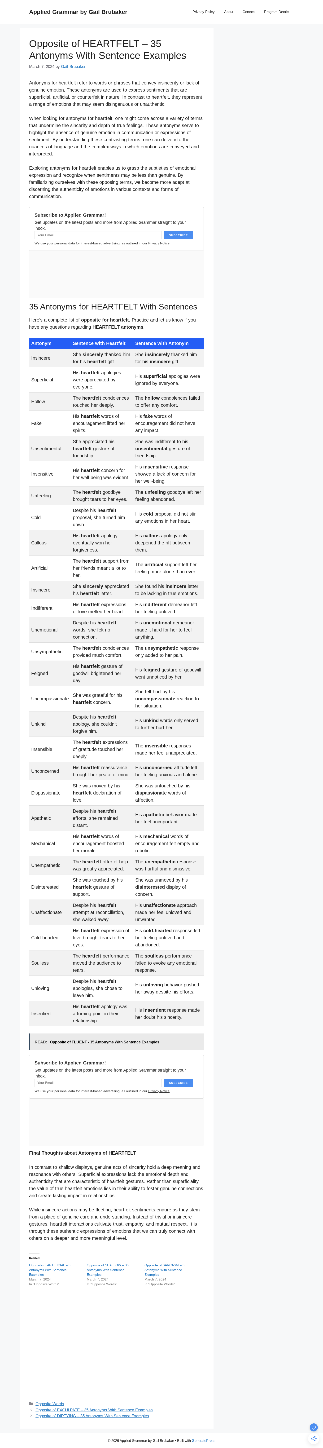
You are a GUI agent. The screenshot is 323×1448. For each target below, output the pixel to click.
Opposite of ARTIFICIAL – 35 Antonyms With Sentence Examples (50, 1269)
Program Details (276, 12)
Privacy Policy (203, 12)
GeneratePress (203, 1441)
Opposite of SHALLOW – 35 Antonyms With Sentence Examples (108, 1269)
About (228, 12)
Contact (249, 12)
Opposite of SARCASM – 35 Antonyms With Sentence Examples (165, 1269)
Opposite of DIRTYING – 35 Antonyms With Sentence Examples (92, 1416)
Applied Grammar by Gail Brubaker (78, 12)
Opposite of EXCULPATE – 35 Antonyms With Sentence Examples (94, 1410)
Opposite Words (49, 1404)
